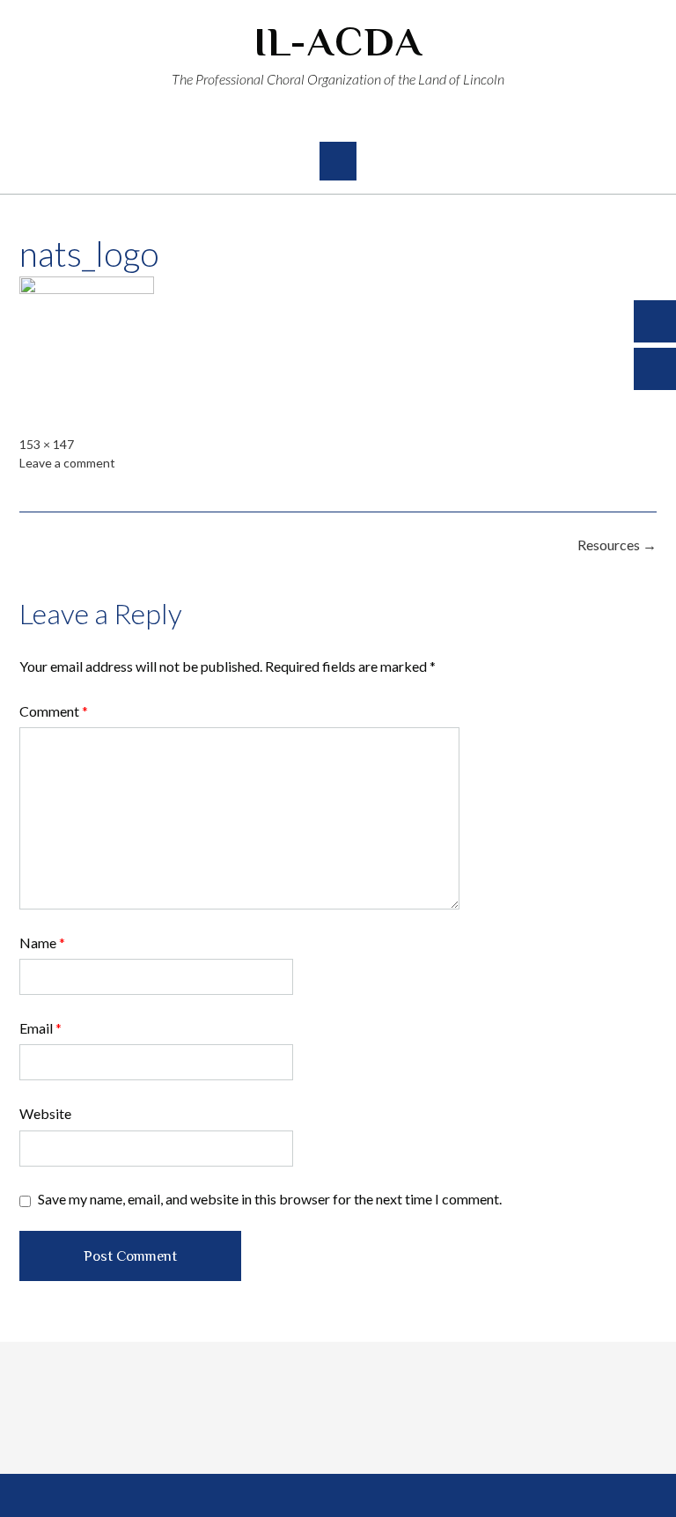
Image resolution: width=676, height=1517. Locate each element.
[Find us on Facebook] (323, 119)
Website (45, 1113)
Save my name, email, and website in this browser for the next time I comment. (270, 1198)
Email (40, 1028)
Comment (53, 711)
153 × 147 (46, 444)
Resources (617, 544)
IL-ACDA (338, 41)
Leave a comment (67, 462)
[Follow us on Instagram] (354, 119)
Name (42, 942)
